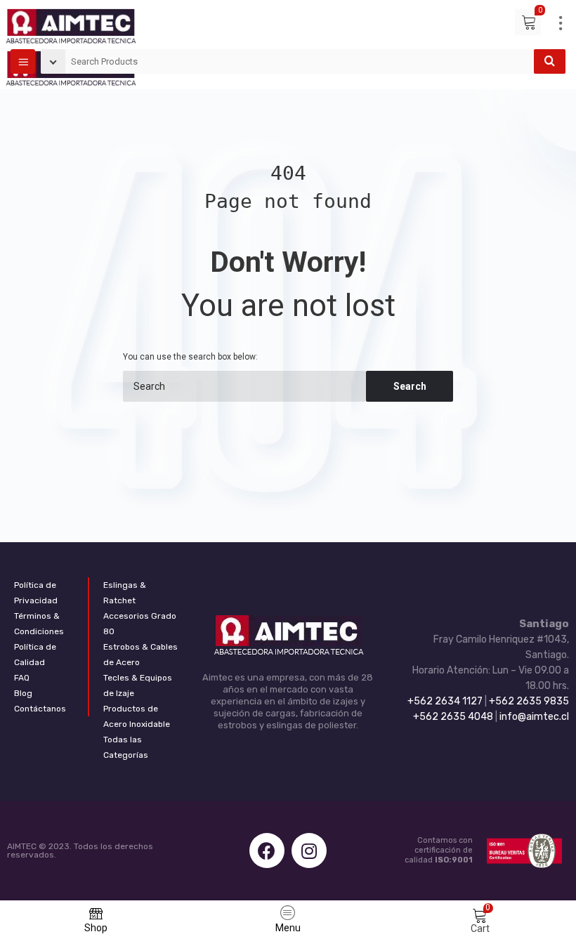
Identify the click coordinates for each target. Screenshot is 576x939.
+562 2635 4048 (453, 717)
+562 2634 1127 (445, 701)
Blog (23, 693)
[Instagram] (309, 850)
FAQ (22, 678)
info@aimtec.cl (534, 717)
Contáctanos (40, 709)
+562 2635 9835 (529, 701)
